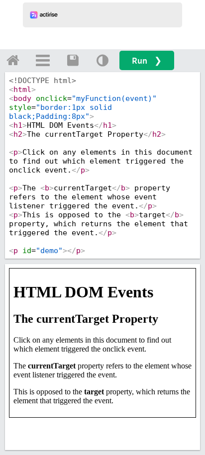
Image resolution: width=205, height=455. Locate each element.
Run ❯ (147, 60)
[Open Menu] (43, 60)
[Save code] (73, 60)
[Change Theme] (102, 60)
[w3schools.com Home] (13, 60)
